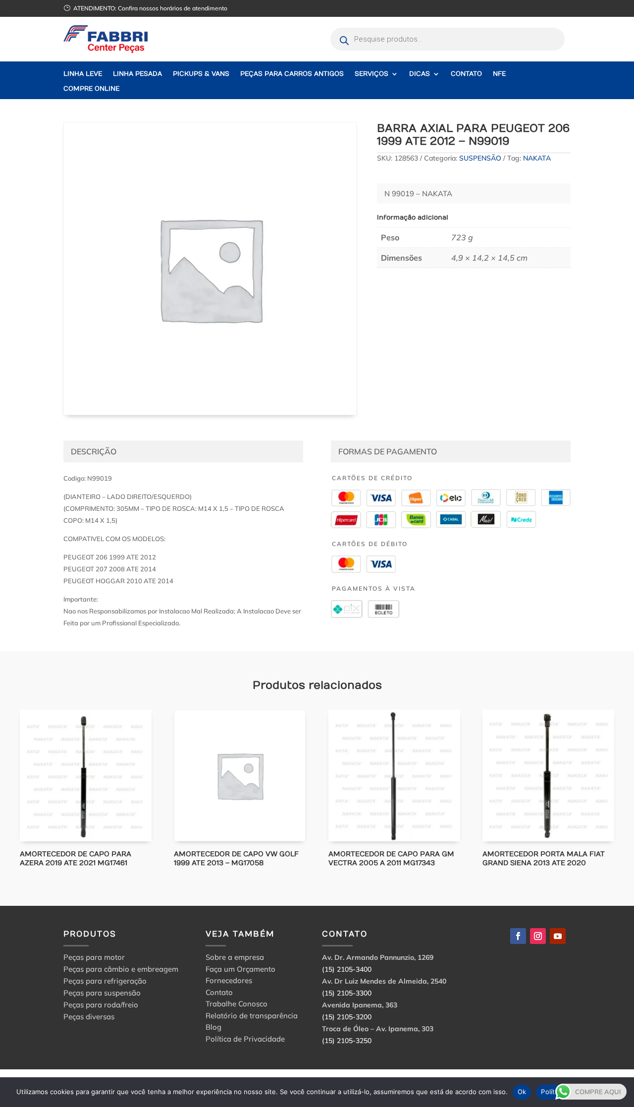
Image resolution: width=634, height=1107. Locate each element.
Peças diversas (88, 1016)
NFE (499, 74)
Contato (466, 74)
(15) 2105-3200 (346, 1016)
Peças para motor (94, 957)
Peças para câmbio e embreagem (120, 969)
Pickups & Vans (201, 74)
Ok (522, 1092)
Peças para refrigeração (105, 981)
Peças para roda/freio (100, 1004)
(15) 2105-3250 (346, 1040)
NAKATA (537, 158)
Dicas (419, 74)
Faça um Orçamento (240, 970)
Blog (213, 1028)
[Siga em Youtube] (558, 936)
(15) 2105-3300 (346, 993)
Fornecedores (229, 982)
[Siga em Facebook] (518, 936)
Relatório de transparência (252, 1017)
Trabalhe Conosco (236, 1005)
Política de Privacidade (245, 1040)
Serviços (371, 74)
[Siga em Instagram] (538, 936)
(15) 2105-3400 (346, 969)
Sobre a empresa (235, 958)
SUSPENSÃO (480, 158)
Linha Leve (82, 74)
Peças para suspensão (102, 992)
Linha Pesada (137, 74)
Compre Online (91, 89)
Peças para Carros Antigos (292, 74)
